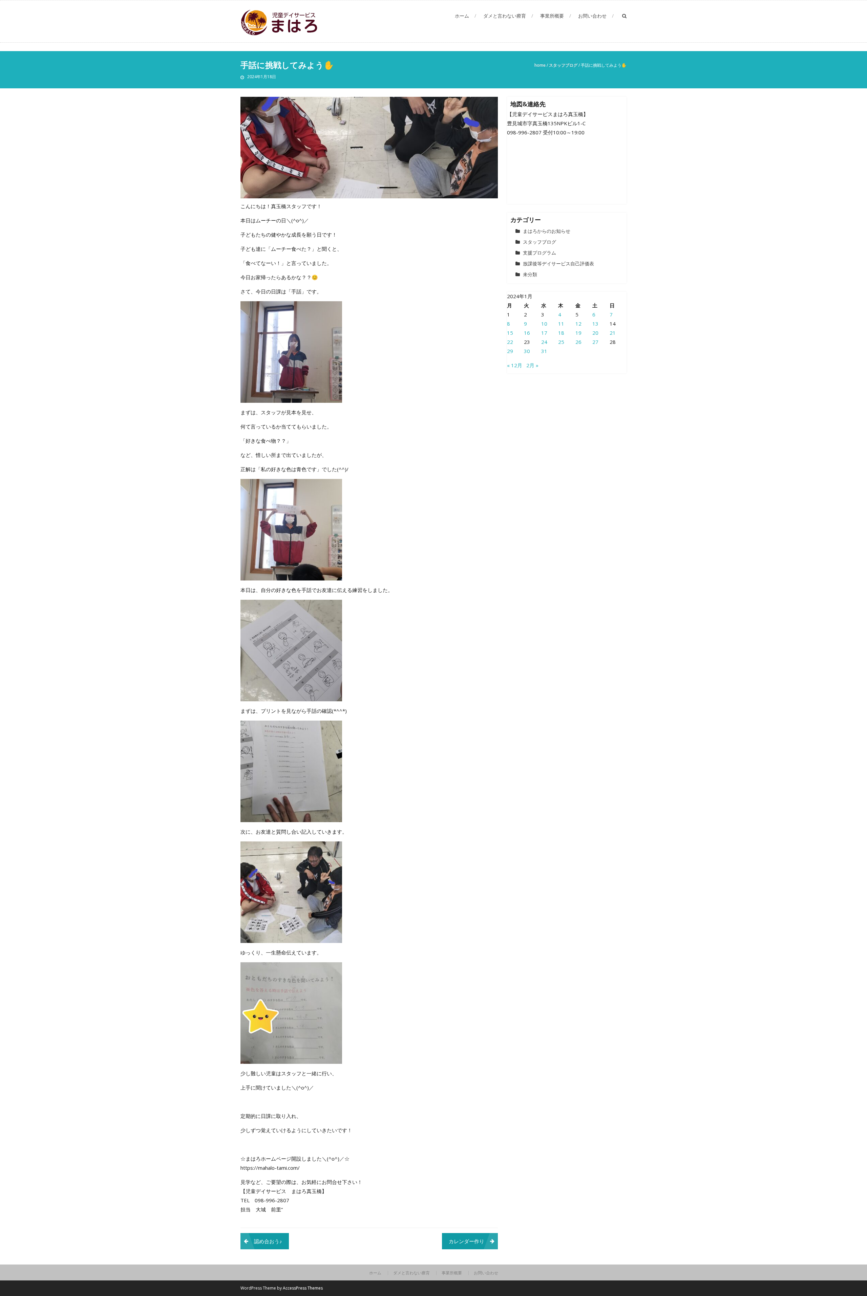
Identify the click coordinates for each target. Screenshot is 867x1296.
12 (578, 323)
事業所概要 (552, 16)
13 (595, 323)
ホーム (462, 16)
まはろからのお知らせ (546, 231)
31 (544, 351)
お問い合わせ (592, 16)
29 (510, 351)
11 (561, 323)
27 (595, 341)
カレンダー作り (466, 1241)
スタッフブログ (563, 65)
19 (578, 332)
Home (540, 65)
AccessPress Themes (303, 1288)
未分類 (530, 274)
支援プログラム (539, 252)
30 (527, 351)
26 (578, 341)
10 (544, 323)
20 (595, 332)
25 (561, 341)
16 (527, 332)
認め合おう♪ (268, 1241)
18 (561, 332)
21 (613, 332)
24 (544, 341)
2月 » (532, 365)
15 (510, 332)
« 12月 (514, 365)
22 (510, 341)
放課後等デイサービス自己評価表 (558, 263)
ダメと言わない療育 (504, 16)
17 (544, 332)
